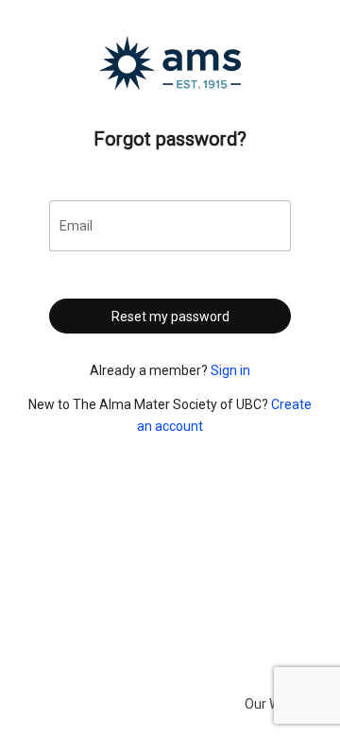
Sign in (230, 370)
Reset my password (170, 316)
